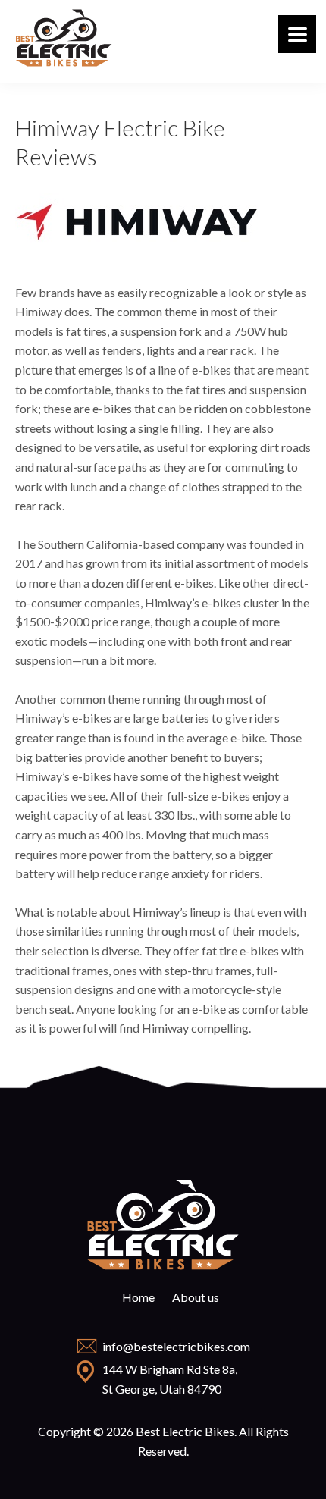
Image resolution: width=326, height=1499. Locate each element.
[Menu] (297, 34)
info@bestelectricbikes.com (176, 1346)
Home (138, 1297)
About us (195, 1297)
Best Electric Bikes (64, 38)
